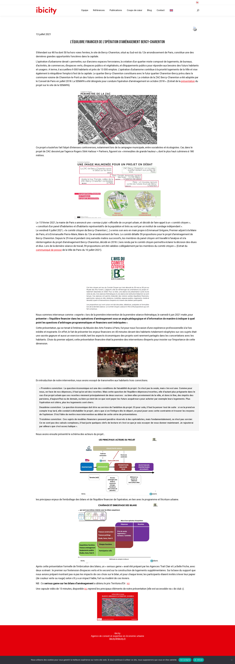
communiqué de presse (49, 249)
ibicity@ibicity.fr (117, 638)
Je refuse (198, 660)
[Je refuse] (231, 660)
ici (128, 583)
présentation (188, 81)
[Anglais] (171, 10)
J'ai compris (185, 660)
